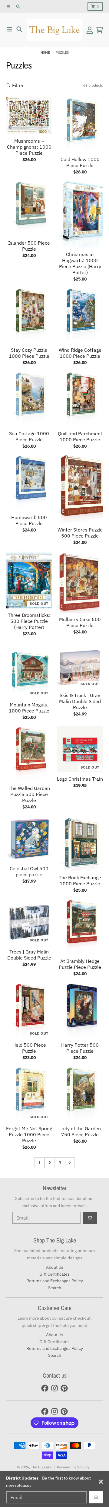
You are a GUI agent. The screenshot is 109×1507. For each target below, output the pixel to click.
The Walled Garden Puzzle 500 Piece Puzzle (29, 794)
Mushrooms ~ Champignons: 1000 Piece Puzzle (29, 147)
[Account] (89, 30)
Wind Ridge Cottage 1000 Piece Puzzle (80, 353)
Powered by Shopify (73, 1467)
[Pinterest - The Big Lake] (64, 1388)
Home (45, 52)
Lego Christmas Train (80, 779)
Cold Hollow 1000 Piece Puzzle (80, 162)
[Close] (101, 1482)
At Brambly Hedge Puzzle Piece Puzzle (80, 964)
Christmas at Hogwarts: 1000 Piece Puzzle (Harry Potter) (80, 263)
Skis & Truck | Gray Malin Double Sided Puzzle (80, 701)
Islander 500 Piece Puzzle (29, 246)
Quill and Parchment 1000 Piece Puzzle (80, 436)
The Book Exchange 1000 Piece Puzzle (80, 880)
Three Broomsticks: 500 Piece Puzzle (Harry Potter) (29, 621)
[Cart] (99, 30)
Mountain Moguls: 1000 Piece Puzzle (29, 708)
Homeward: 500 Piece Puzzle (29, 520)
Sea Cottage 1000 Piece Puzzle (29, 436)
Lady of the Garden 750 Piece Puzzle (80, 1131)
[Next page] (69, 1163)
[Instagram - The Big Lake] (54, 1388)
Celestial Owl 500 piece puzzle (29, 871)
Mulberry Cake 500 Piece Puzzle (80, 622)
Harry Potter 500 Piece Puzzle (80, 1048)
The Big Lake (41, 1467)
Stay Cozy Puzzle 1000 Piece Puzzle (29, 353)
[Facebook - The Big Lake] (44, 1388)
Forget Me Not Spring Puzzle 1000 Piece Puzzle (29, 1134)
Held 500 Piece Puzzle (29, 1048)
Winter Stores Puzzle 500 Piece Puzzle (80, 533)
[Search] (19, 29)
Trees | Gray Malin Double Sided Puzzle (29, 955)
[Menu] (9, 29)
